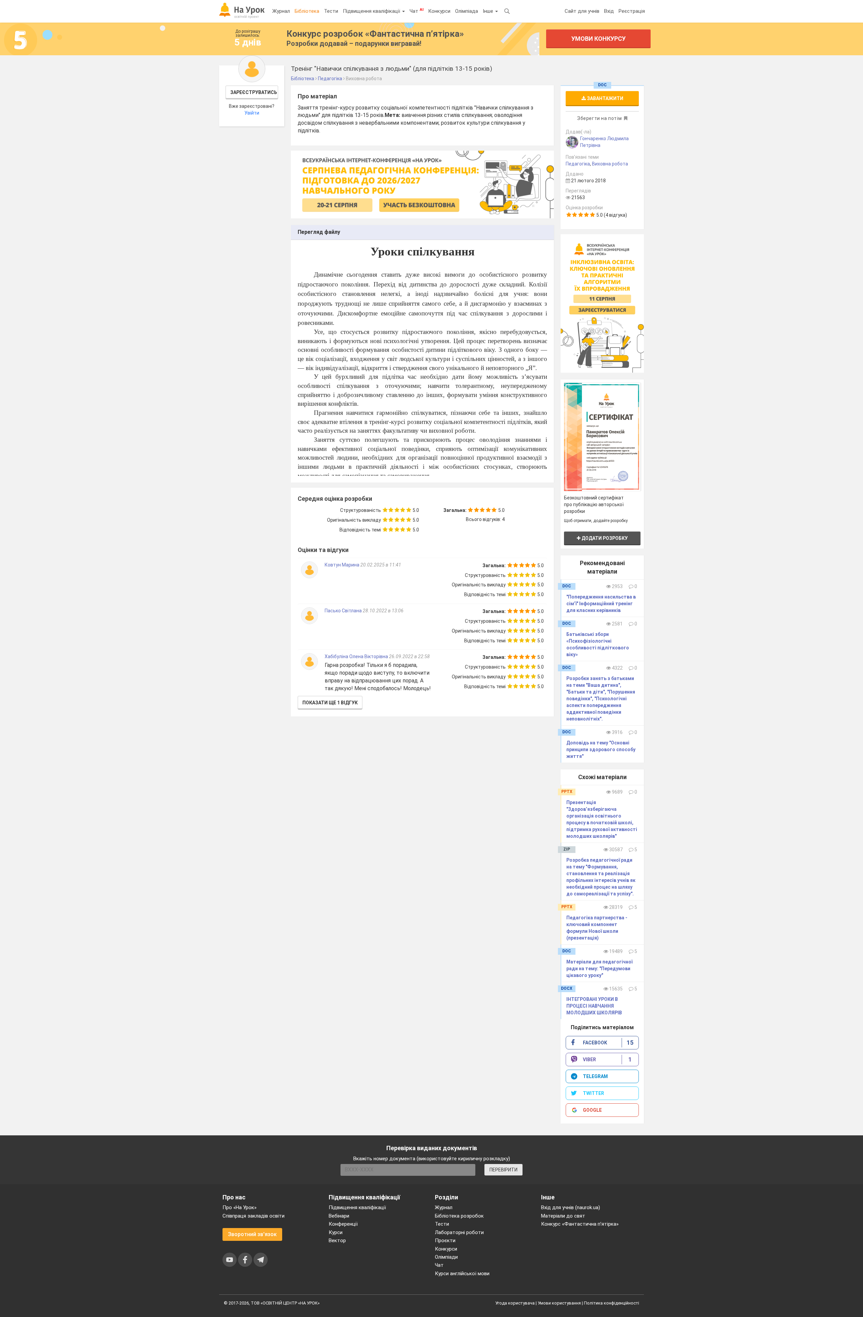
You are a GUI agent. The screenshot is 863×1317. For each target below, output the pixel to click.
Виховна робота (610, 163)
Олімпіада (466, 11)
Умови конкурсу (598, 38)
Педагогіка (578, 163)
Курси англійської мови (462, 1273)
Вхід (609, 11)
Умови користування (559, 1303)
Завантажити (604, 98)
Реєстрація (632, 11)
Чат (416, 10)
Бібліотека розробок (459, 1216)
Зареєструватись (253, 92)
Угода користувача (515, 1303)
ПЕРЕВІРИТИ (503, 1169)
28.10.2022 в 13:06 (383, 610)
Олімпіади (446, 1257)
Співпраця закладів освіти (253, 1216)
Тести (331, 11)
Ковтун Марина (342, 565)
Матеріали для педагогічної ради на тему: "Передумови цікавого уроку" (599, 968)
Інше (489, 11)
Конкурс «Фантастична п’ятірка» (580, 1224)
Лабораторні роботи (459, 1232)
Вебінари (339, 1216)
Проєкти (445, 1240)
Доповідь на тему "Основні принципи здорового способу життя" (600, 749)
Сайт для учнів (582, 11)
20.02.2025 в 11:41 (380, 565)
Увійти (251, 113)
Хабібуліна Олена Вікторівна (356, 656)
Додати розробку (604, 538)
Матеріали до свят (563, 1216)
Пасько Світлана (344, 610)
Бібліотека (307, 11)
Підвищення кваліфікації (372, 11)
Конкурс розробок (375, 34)
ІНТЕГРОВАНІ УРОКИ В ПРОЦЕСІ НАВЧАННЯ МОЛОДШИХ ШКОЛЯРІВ (594, 1006)
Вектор (337, 1240)
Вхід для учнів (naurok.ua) (570, 1207)
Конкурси (439, 11)
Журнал (281, 11)
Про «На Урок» (239, 1207)
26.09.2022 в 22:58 (409, 656)
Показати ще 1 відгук (330, 702)
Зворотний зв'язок (252, 1234)
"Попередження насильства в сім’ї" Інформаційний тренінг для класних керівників (601, 603)
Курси (336, 1232)
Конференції (343, 1224)
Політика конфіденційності (611, 1303)
